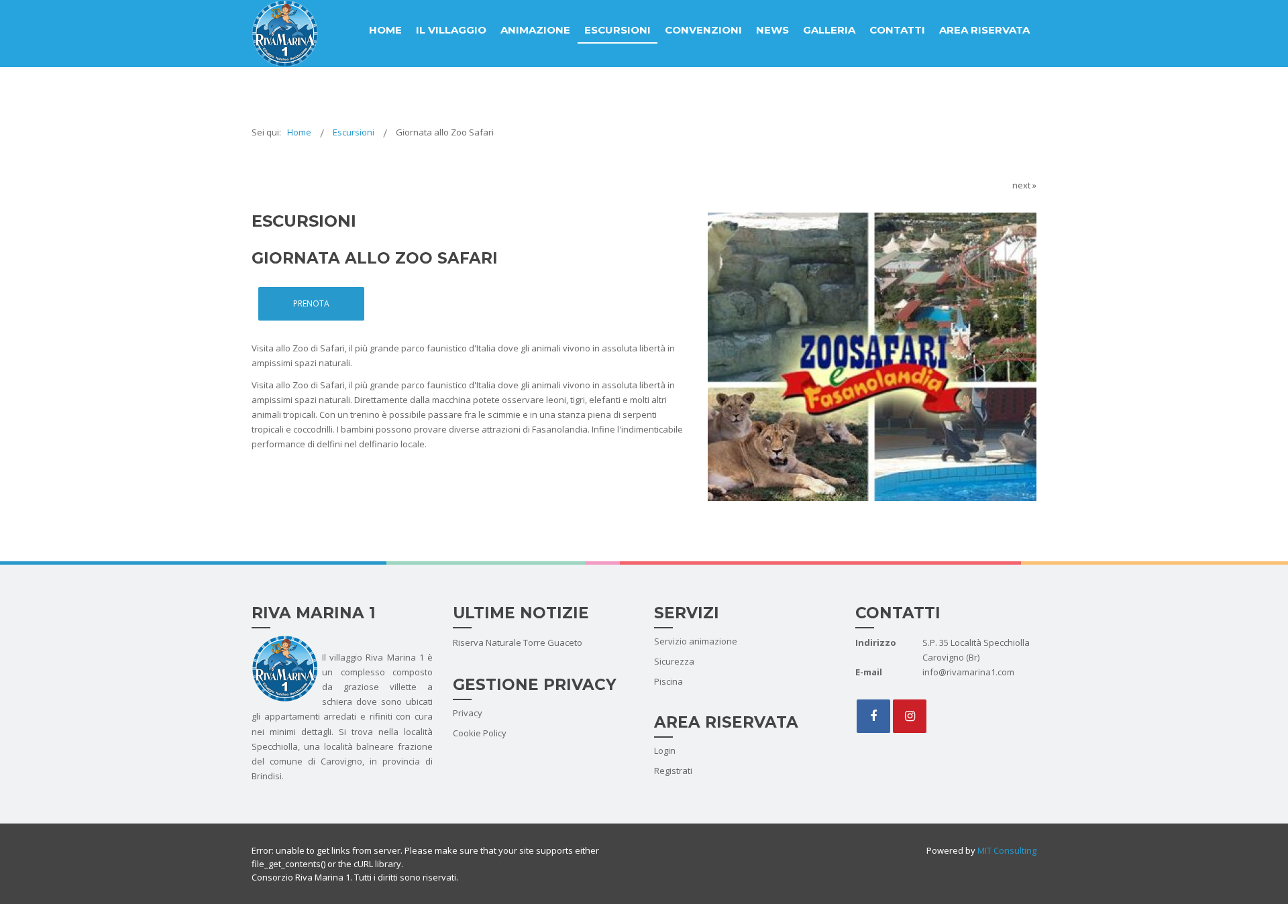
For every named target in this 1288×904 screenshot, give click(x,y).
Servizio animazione (695, 641)
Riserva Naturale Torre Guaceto (517, 642)
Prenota (311, 303)
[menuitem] (385, 30)
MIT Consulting (1005, 850)
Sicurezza (674, 661)
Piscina (668, 681)
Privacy (467, 713)
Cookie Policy (479, 733)
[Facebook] (873, 716)
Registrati (673, 771)
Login (665, 750)
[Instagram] (909, 716)
